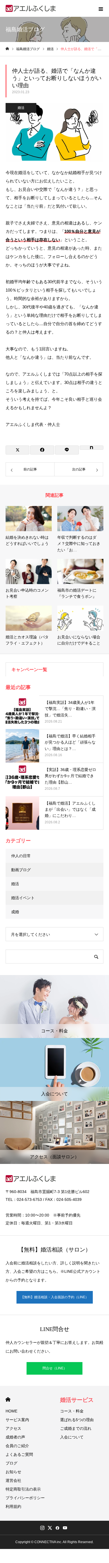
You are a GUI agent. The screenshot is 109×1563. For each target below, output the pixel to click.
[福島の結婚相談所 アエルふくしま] (31, 8)
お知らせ (13, 1472)
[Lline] (67, 450)
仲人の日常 (21, 856)
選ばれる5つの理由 (77, 1419)
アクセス (13, 1428)
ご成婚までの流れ (75, 1428)
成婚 (15, 912)
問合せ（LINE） (54, 1368)
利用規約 (13, 1506)
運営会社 (13, 1480)
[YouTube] (65, 1528)
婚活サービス (77, 1400)
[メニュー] (100, 8)
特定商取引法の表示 (23, 1489)
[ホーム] (7, 49)
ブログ (11, 1463)
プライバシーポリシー (25, 1498)
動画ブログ (21, 870)
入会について (72, 1437)
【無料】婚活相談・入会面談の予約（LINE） (55, 1297)
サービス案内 (17, 1419)
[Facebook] (57, 1528)
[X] (50, 1528)
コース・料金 (72, 1411)
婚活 (21, 108)
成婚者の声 (15, 1437)
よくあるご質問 (19, 1454)
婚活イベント (23, 898)
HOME (8, 1399)
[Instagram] (42, 1528)
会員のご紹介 (17, 1446)
